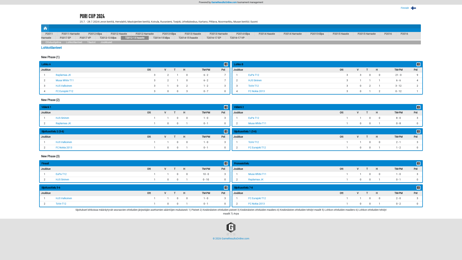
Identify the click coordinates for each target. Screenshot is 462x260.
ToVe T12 (253, 85)
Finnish (405, 8)
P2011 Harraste (71, 33)
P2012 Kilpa (95, 33)
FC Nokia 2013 (256, 91)
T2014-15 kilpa (161, 37)
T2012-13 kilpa (108, 37)
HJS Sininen (255, 80)
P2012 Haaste (119, 33)
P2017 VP (85, 37)
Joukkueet (106, 42)
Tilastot (91, 42)
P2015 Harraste (367, 33)
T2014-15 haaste (188, 37)
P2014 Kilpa (243, 33)
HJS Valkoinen (64, 85)
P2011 (49, 33)
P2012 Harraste (145, 33)
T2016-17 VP (237, 37)
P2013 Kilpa (169, 33)
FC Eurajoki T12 (64, 91)
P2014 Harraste (293, 33)
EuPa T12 (253, 75)
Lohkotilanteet (74, 42)
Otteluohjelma (53, 42)
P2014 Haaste (267, 33)
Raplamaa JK (63, 75)
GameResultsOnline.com (224, 2)
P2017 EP (65, 37)
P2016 (388, 33)
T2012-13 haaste (134, 37)
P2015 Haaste (341, 33)
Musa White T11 (65, 80)
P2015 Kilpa (317, 33)
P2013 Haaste (193, 33)
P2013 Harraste (219, 33)
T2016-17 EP (214, 37)
